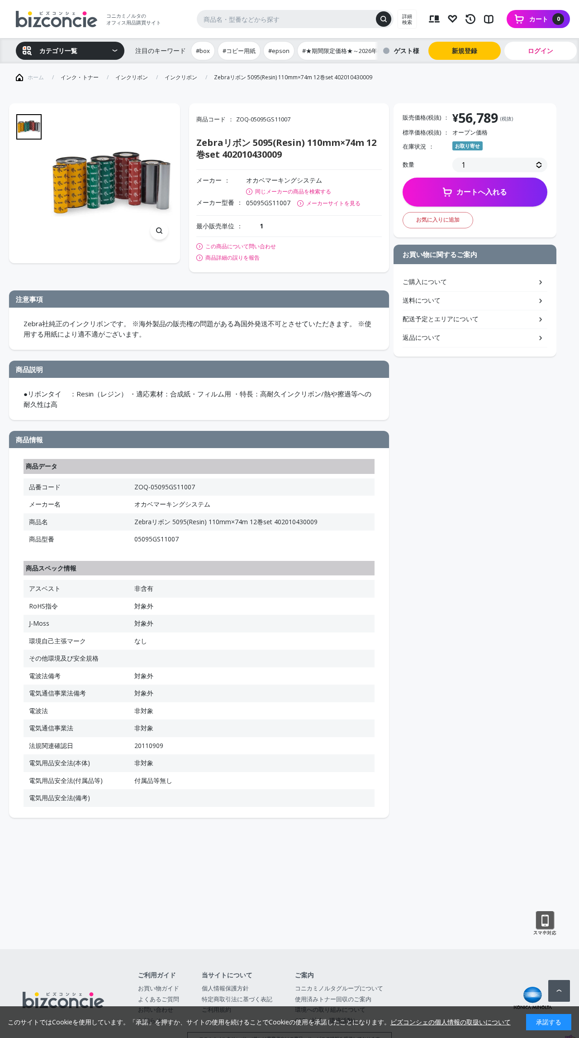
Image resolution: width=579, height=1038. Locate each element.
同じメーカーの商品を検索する (293, 191)
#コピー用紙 (239, 51)
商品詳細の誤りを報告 (232, 257)
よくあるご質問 (158, 999)
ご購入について (425, 281)
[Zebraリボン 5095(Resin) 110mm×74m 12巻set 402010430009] (112, 183)
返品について (422, 337)
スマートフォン (544, 923)
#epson (279, 51)
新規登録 (464, 50)
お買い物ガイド (158, 988)
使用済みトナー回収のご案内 (333, 999)
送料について (422, 300)
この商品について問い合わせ (240, 246)
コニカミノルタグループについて (339, 988)
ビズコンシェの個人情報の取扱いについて (450, 1022)
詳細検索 (407, 19)
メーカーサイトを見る (333, 203)
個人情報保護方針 (225, 988)
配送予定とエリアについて (441, 318)
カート (544, 18)
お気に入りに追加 (438, 219)
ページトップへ (559, 991)
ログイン (540, 50)
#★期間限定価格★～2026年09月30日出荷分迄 (363, 51)
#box (203, 51)
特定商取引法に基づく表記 (237, 999)
